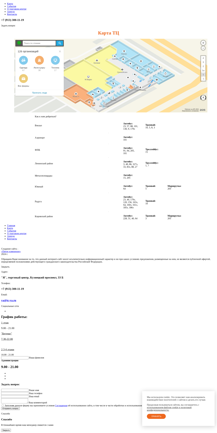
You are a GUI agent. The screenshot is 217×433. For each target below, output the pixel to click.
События (11, 6)
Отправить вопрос (10, 408)
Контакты (12, 14)
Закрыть (6, 430)
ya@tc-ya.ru (8, 300)
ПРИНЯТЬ (156, 416)
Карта (10, 3)
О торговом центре (16, 9)
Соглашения (61, 405)
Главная (11, 225)
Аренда (11, 11)
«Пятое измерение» (11, 251)
